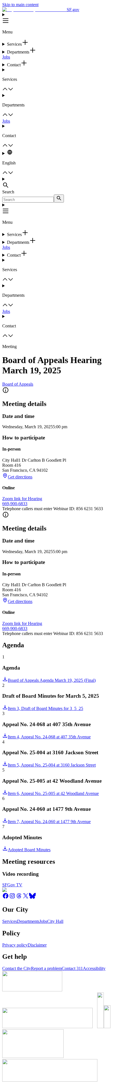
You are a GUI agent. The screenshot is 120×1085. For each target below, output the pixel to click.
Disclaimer (37, 945)
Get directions (20, 477)
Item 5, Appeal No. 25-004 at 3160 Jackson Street (52, 765)
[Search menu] (60, 183)
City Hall (55, 921)
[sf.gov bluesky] (32, 897)
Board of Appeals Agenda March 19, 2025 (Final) (52, 680)
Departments (28, 921)
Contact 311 (72, 968)
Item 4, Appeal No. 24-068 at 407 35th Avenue (49, 736)
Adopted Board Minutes (29, 849)
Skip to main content (20, 4)
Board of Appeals (17, 384)
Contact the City (16, 968)
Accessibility (94, 968)
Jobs (6, 57)
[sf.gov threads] (19, 897)
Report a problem (46, 968)
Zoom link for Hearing (22, 498)
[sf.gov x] (25, 897)
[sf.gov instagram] (12, 897)
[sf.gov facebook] (5, 897)
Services (9, 921)
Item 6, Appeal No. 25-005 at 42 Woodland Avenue (53, 793)
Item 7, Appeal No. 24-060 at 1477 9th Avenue (49, 821)
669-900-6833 (14, 503)
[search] (59, 198)
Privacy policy (15, 945)
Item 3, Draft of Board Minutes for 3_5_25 (45, 708)
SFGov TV (12, 884)
